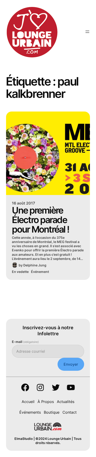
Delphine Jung (34, 265)
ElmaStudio (23, 439)
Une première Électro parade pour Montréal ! (40, 220)
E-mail (25, 342)
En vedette (20, 272)
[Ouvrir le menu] (87, 32)
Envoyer (71, 364)
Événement (40, 272)
